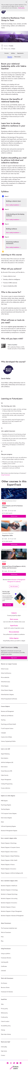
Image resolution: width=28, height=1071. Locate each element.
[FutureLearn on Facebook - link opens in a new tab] (8, 1063)
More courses (17, 56)
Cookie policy (21, 8)
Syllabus (13, 53)
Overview (6, 53)
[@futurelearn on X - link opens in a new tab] (14, 1063)
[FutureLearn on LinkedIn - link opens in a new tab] (20, 1063)
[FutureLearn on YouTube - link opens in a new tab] (17, 1063)
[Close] (26, 2)
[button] (13, 205)
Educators (9, 56)
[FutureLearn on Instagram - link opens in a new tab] (11, 1063)
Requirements (20, 53)
